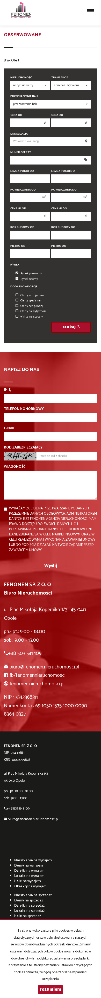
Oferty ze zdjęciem (32, 295)
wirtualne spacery (31, 316)
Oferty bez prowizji (32, 306)
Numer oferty (20, 152)
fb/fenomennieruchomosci (38, 675)
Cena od (16, 115)
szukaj (69, 327)
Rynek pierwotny (31, 273)
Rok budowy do (63, 227)
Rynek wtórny (29, 279)
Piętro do (58, 246)
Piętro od (17, 246)
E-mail (9, 428)
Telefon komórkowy (24, 409)
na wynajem (33, 860)
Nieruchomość (21, 78)
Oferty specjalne (30, 300)
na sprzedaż (33, 895)
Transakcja (59, 78)
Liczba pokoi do (63, 171)
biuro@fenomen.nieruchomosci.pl (44, 667)
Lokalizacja (19, 134)
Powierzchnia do (64, 190)
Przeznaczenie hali (24, 96)
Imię (7, 390)
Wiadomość (14, 467)
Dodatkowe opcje (23, 287)
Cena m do (59, 209)
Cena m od (18, 209)
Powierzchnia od (23, 190)
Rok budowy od (22, 227)
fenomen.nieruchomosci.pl (37, 684)
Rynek (14, 265)
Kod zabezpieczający (23, 447)
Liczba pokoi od (22, 171)
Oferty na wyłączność (33, 311)
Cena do (57, 115)
